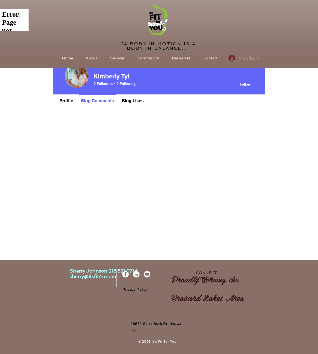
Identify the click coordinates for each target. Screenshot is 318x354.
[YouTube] (147, 274)
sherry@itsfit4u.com (93, 276)
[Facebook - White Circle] (125, 274)
